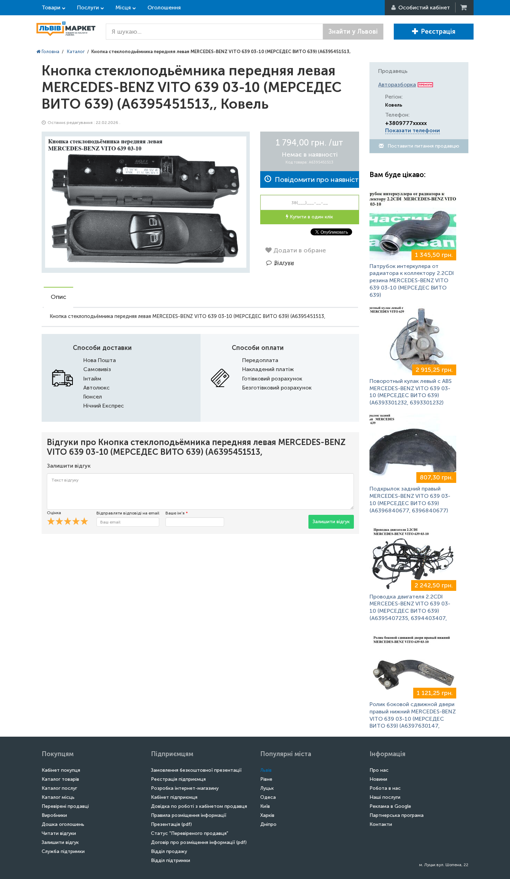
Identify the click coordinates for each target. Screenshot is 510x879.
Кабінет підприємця (174, 797)
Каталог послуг (59, 788)
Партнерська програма (396, 815)
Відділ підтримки (170, 860)
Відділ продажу (169, 851)
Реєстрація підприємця (178, 779)
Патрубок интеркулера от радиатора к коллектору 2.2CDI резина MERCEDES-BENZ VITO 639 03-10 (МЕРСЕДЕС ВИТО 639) (411, 280)
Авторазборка (397, 84)
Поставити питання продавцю (422, 146)
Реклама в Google (390, 806)
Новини (378, 779)
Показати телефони (412, 130)
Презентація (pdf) (171, 824)
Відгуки (284, 262)
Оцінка (54, 512)
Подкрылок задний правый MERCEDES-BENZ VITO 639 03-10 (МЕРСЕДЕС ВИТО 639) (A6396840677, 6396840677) (409, 499)
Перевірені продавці (65, 806)
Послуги (88, 7)
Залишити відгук (331, 522)
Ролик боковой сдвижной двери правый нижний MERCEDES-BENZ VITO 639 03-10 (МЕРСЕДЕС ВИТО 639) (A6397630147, (412, 715)
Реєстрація (438, 31)
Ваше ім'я (176, 513)
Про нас (379, 770)
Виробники (54, 815)
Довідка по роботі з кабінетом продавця (199, 806)
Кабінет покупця (61, 770)
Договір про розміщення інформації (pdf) (199, 842)
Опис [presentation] (58, 297)
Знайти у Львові (353, 31)
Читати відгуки (59, 833)
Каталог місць (58, 797)
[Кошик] (464, 7)
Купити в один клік (310, 217)
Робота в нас (385, 788)
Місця (123, 7)
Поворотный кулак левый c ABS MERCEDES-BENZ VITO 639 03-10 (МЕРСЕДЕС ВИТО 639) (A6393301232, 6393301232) (410, 392)
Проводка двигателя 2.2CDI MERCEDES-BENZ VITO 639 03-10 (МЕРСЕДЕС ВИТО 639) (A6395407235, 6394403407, (409, 607)
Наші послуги (384, 797)
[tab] (58, 297)
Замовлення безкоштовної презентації (196, 770)
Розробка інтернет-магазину (185, 788)
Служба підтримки (63, 851)
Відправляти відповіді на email (127, 513)
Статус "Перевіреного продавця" (189, 833)
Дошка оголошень (63, 824)
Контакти (380, 824)
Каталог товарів (60, 779)
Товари (51, 7)
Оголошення (164, 7)
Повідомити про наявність (315, 179)
